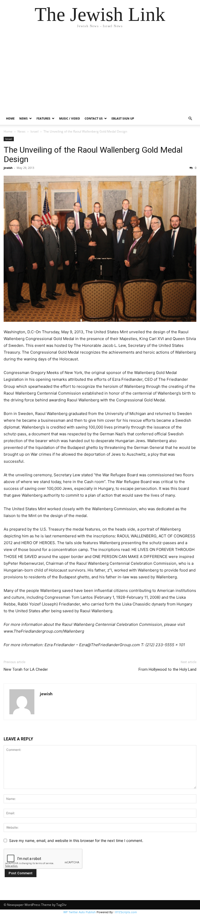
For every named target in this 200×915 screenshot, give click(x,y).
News (21, 131)
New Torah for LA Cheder (26, 669)
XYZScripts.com (126, 912)
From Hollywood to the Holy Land (167, 669)
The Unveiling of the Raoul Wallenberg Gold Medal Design (93, 154)
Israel (34, 131)
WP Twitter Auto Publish (79, 912)
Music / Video (69, 118)
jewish (8, 168)
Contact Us (94, 118)
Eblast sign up (122, 118)
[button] (190, 118)
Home (10, 118)
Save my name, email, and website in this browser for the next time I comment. (76, 840)
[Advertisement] (100, 73)
